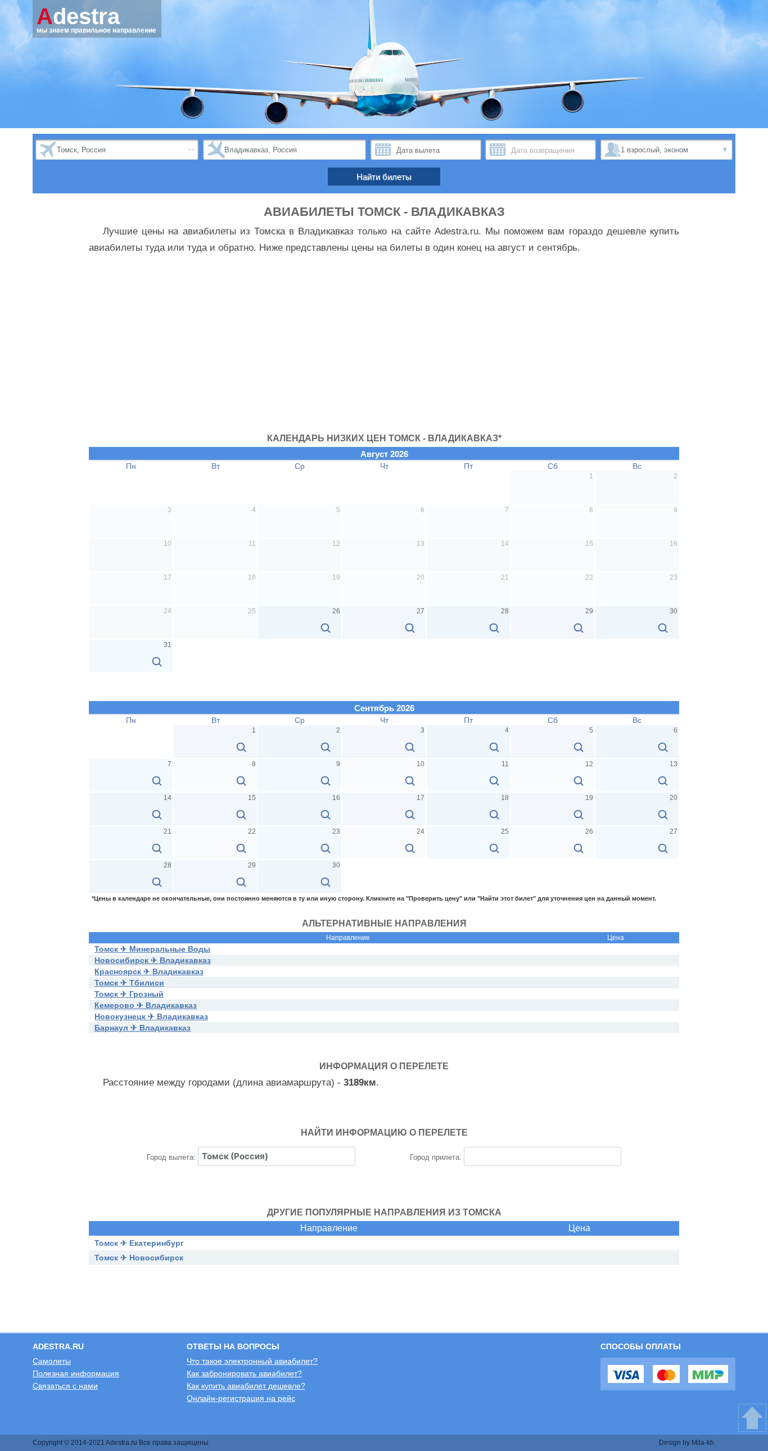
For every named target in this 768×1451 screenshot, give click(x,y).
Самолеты (52, 1361)
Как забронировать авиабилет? (244, 1373)
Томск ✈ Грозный (129, 993)
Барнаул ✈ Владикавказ (142, 1027)
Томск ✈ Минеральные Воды (152, 948)
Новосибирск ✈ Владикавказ (152, 960)
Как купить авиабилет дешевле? (246, 1385)
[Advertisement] (384, 349)
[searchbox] (276, 1156)
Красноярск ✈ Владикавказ (149, 971)
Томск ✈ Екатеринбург (139, 1242)
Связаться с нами (65, 1385)
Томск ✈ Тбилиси (129, 982)
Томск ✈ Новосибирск (138, 1257)
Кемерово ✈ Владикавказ (145, 1005)
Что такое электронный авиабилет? (252, 1361)
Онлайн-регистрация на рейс (241, 1398)
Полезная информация (76, 1373)
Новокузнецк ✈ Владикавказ (151, 1016)
